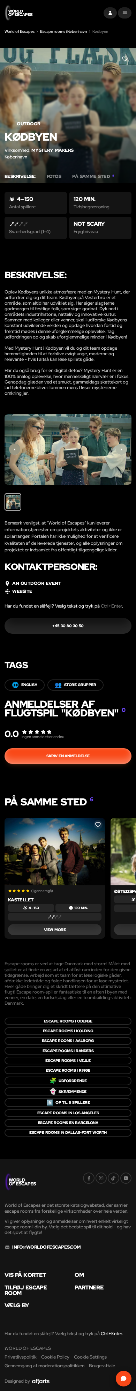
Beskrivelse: (20, 176)
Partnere (89, 1287)
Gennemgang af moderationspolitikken (44, 1366)
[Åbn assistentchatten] (123, 1378)
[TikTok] (113, 1178)
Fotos (54, 176)
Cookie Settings (90, 1357)
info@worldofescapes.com (46, 1247)
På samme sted (93, 176)
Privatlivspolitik (21, 1357)
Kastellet (21, 900)
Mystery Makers (52, 150)
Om (79, 1275)
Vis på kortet (25, 1275)
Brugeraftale (102, 1366)
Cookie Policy (55, 1357)
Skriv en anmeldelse (68, 755)
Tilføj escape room (26, 1290)
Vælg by (17, 1305)
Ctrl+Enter (111, 606)
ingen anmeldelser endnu (43, 736)
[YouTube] (125, 1178)
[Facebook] (88, 1178)
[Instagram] (101, 1178)
